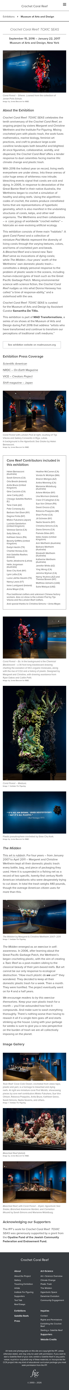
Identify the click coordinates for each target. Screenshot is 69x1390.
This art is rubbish (14, 855)
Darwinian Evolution (50, 1296)
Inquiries (45, 1310)
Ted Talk (18, 1300)
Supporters (19, 1296)
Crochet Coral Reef (34, 6)
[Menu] (64, 5)
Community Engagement (52, 1300)
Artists (17, 1288)
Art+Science (47, 1271)
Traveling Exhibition (23, 1284)
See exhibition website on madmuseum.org (32, 344)
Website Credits (49, 1339)
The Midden (46, 1288)
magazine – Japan (21, 383)
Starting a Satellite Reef (51, 1330)
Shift (6, 383)
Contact (44, 1316)
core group (15, 221)
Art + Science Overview (51, 1276)
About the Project (22, 1276)
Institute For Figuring (23, 1292)
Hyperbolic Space (49, 1292)
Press (17, 1321)
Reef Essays (19, 1304)
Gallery (17, 1280)
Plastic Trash (46, 1284)
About (17, 1271)
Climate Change (48, 1280)
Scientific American (15, 363)
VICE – (18, 376)
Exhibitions (9, 16)
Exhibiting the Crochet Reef (51, 1324)
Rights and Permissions (51, 1319)
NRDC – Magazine (20, 370)
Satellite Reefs (21, 1316)
